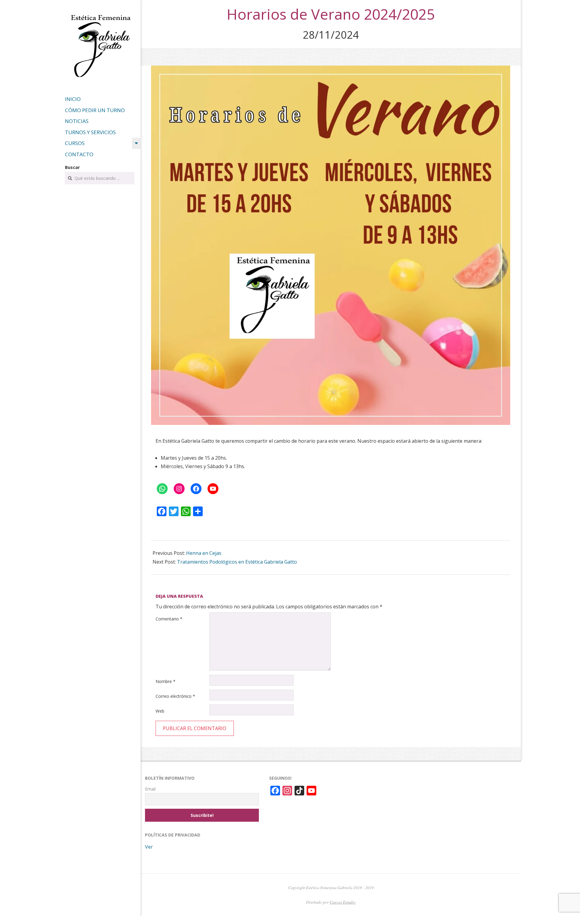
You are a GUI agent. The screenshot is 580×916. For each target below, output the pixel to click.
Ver (149, 846)
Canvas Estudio (343, 902)
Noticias (77, 121)
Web (160, 711)
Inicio (73, 98)
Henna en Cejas (203, 553)
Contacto (79, 154)
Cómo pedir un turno (95, 110)
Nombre (166, 681)
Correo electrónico (175, 696)
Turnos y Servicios (90, 132)
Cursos (75, 143)
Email (150, 789)
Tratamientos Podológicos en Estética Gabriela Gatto (237, 561)
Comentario (169, 619)
